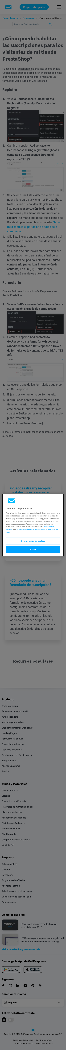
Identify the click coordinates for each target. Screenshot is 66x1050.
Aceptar (33, 549)
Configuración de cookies (33, 541)
